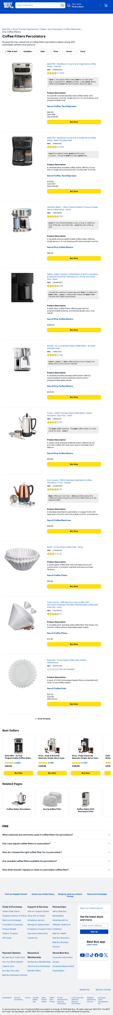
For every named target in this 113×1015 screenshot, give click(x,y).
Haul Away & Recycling (38, 933)
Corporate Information (63, 957)
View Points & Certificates (39, 966)
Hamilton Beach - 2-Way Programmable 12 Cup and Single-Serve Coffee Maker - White (72, 208)
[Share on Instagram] (87, 955)
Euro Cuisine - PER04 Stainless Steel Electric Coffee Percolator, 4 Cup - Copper (69, 481)
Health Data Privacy (52, 999)
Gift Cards (6, 938)
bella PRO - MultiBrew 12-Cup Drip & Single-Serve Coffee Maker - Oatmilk (71, 65)
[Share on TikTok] (91, 955)
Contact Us (32, 938)
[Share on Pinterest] (101, 955)
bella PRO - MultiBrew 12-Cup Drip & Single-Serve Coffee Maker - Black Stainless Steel (71, 139)
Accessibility (7, 998)
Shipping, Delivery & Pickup (14, 916)
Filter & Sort (12, 51)
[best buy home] (9, 5)
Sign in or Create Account (91, 908)
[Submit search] (62, 5)
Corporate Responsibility (63, 966)
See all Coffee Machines (59, 520)
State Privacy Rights (44, 999)
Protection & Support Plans (40, 929)
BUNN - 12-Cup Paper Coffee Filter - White (65, 547)
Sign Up (94, 931)
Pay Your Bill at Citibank (12, 962)
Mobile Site (84, 990)
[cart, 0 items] (106, 5)
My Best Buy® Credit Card (13, 957)
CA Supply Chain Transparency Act (103, 1001)
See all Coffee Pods (56, 688)
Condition (28, 51)
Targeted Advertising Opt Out (91, 999)
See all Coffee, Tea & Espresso (61, 106)
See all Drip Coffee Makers (60, 247)
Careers (56, 962)
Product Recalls (9, 929)
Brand (69, 51)
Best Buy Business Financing (14, 975)
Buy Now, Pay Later (10, 970)
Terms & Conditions (18, 999)
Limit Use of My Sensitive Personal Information (77, 1001)
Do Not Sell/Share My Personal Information (62, 1001)
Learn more (92, 944)
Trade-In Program (10, 933)
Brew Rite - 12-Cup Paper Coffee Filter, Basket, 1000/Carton (67, 661)
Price (56, 51)
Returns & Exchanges (11, 920)
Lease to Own (8, 966)
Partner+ (56, 946)
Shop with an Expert (36, 916)
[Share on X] (106, 955)
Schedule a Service (36, 920)
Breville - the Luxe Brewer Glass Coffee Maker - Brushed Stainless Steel (71, 347)
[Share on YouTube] (82, 955)
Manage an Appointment (39, 924)
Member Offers (34, 970)
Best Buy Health (59, 933)
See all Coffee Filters (57, 575)
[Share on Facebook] (96, 955)
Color (42, 51)
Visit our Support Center (38, 911)
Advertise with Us (60, 920)
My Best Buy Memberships (39, 962)
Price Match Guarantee (12, 924)
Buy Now (74, 122)
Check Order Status (11, 911)
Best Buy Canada (103, 990)
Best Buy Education (61, 938)
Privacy (27, 998)
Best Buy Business (60, 942)
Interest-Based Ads (36, 999)
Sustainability (58, 970)
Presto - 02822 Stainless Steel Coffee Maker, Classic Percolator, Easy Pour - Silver (69, 414)
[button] (75, 5)
